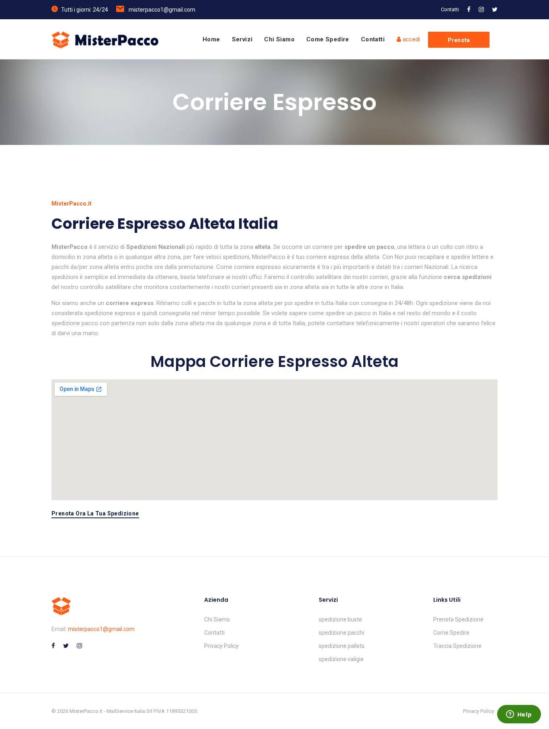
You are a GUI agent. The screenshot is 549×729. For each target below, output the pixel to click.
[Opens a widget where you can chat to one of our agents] (519, 715)
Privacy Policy (221, 646)
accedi (410, 39)
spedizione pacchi (341, 632)
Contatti (450, 9)
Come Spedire (327, 39)
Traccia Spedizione (457, 646)
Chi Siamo (279, 39)
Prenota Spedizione (458, 619)
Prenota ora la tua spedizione (95, 514)
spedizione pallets (342, 646)
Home (211, 39)
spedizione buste (340, 619)
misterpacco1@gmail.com (162, 9)
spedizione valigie (341, 659)
